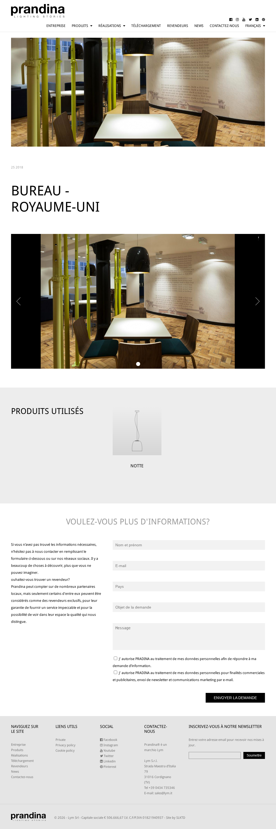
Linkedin (109, 761)
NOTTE (136, 465)
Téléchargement (146, 26)
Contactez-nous (224, 26)
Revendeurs (177, 26)
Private (60, 740)
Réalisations (109, 26)
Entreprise (55, 26)
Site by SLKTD (175, 818)
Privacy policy (65, 745)
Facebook (110, 740)
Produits (80, 26)
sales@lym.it (163, 793)
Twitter (108, 756)
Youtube (109, 750)
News (198, 26)
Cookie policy (65, 750)
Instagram (110, 745)
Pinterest (109, 767)
